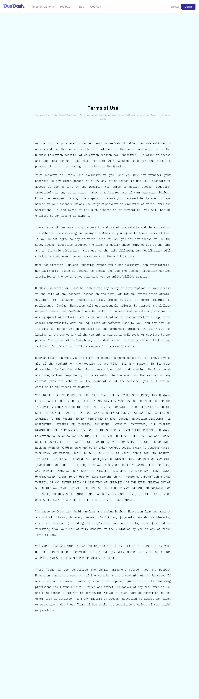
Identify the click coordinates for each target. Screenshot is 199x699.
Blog (81, 6)
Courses (95, 6)
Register (174, 6)
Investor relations (43, 6)
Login (188, 6)
